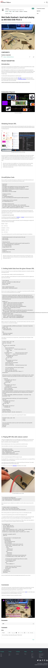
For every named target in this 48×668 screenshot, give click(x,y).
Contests (18, 651)
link (26, 591)
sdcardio (18, 217)
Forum (10, 651)
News (25, 651)
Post (33, 639)
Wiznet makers (5, 2)
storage (22, 217)
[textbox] (18, 636)
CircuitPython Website (22, 79)
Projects (2, 651)
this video (19, 77)
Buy (32, 651)
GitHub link (15, 465)
